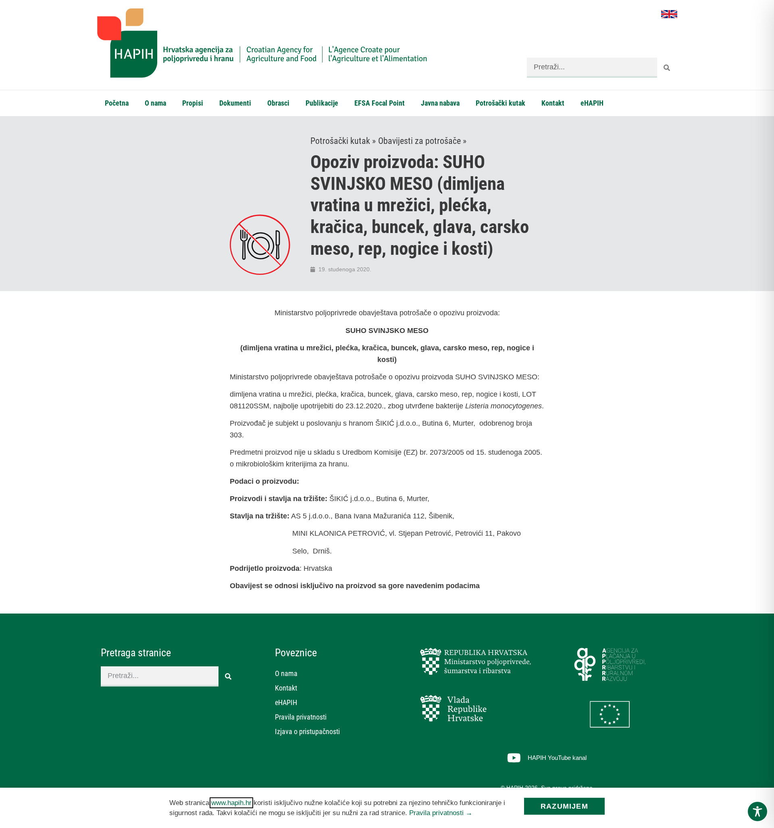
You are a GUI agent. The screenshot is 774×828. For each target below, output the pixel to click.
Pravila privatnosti (301, 717)
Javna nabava (440, 103)
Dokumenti (235, 103)
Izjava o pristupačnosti (307, 731)
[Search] (667, 68)
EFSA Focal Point (379, 103)
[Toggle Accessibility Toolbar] (757, 811)
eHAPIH (591, 103)
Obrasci (278, 103)
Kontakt (552, 103)
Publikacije (322, 103)
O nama (155, 103)
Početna (117, 103)
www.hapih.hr (231, 803)
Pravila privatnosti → (440, 813)
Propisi (192, 103)
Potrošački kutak (500, 103)
